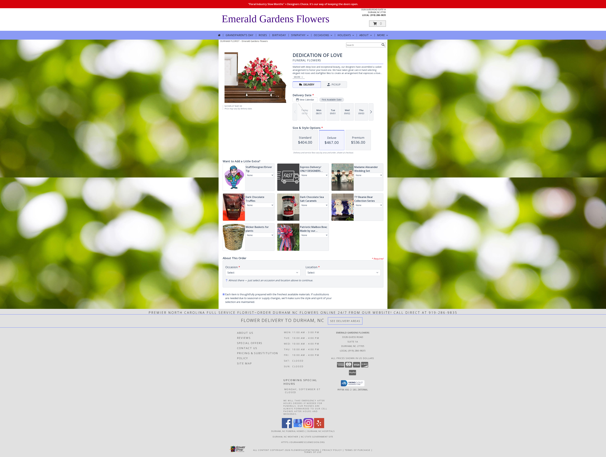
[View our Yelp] (319, 427)
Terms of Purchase (357, 450)
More (381, 35)
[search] (383, 45)
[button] (377, 24)
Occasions (321, 35)
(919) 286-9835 (378, 15)
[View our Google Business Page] (298, 427)
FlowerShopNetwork (305, 450)
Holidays (344, 35)
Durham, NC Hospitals (321, 431)
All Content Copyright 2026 (271, 450)
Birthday (279, 35)
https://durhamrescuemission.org (303, 442)
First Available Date (332, 99)
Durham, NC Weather (285, 436)
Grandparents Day (239, 35)
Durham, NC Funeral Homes (288, 431)
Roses (263, 35)
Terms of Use (313, 452)
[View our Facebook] (287, 427)
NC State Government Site (317, 436)
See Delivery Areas (345, 321)
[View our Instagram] (308, 427)
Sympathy (298, 35)
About (364, 35)
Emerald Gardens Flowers (275, 18)
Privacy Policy (332, 450)
